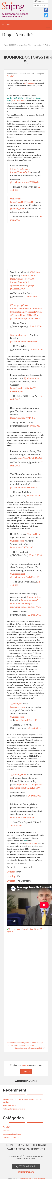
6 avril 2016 (34, 425)
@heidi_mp (16, 703)
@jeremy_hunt (17, 208)
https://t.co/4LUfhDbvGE (30, 458)
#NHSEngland (17, 391)
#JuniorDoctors (28, 275)
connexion (26, 1071)
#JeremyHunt (33, 534)
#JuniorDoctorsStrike (20, 172)
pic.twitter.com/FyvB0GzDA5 (24, 577)
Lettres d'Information (11, 1137)
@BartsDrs (32, 315)
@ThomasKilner (18, 315)
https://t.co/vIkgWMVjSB (22, 417)
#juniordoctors (17, 540)
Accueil (6, 24)
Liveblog (11, 872)
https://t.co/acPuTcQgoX (22, 603)
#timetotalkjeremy (19, 335)
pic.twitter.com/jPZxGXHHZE (25, 318)
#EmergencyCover (19, 169)
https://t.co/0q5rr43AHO (22, 278)
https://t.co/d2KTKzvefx (22, 547)
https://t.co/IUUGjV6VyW (23, 388)
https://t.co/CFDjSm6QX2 (22, 817)
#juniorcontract (31, 378)
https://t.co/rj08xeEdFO (26, 720)
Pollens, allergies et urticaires (14, 1109)
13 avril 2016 (30, 296)
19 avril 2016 (36, 349)
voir (25, 841)
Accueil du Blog (25, 45)
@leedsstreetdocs (18, 285)
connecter (25, 1065)
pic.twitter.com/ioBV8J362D (24, 487)
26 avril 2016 (35, 555)
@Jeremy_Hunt (17, 707)
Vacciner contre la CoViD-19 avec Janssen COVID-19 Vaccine (23, 1100)
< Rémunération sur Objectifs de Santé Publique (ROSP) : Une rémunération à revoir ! (25, 1044)
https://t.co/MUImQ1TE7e (29, 784)
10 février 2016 (24, 98)
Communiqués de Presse (12, 1134)
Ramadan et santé (9, 1105)
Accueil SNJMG (10, 45)
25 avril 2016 (34, 728)
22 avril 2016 (34, 614)
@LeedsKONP (17, 288)
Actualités (38, 45)
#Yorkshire (35, 272)
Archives (6, 1131)
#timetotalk (15, 198)
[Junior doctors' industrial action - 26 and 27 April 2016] (26, 931)
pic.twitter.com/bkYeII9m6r (23, 341)
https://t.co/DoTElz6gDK (22, 202)
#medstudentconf (29, 600)
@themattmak (17, 311)
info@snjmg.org (26, 1172)
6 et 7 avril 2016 (18, 101)
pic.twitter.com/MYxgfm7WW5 (25, 606)
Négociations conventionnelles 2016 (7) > (29, 1048)
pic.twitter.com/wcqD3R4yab (24, 182)
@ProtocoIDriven (33, 311)
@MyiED (32, 285)
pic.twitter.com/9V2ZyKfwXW (25, 787)
